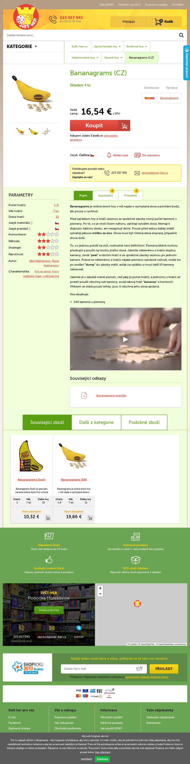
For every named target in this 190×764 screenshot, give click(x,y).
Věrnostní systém (111, 717)
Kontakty (178, 4)
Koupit (94, 125)
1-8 (56, 205)
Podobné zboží (144, 422)
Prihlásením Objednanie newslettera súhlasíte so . (119, 677)
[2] (48, 235)
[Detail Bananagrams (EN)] (73, 456)
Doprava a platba (156, 4)
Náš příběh (106, 4)
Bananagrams (169, 98)
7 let (56, 211)
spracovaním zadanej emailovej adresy (147, 677)
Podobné (130, 194)
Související (105, 194)
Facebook (14, 723)
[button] (137, 603)
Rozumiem (102, 759)
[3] (48, 242)
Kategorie (19, 46)
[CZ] (57, 222)
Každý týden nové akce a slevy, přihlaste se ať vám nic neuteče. (119, 658)
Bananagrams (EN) (74, 479)
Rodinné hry (135, 46)
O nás (12, 717)
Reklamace (153, 723)
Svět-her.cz (80, 46)
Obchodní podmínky (68, 728)
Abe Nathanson (39, 261)
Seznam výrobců (129, 4)
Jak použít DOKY (111, 728)
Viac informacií (102, 752)
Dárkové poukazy (111, 723)
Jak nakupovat (64, 723)
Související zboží (47, 422)
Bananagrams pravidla (111, 395)
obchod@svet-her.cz (155, 173)
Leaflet (133, 644)
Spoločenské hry (105, 46)
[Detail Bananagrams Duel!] (31, 456)
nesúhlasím (86, 759)
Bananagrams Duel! (31, 479)
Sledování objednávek (160, 717)
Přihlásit (128, 22)
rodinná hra (51, 276)
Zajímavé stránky (19, 728)
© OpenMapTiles (146, 644)
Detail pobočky (49, 610)
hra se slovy (43, 271)
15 (57, 217)
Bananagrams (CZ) (141, 57)
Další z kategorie (96, 422)
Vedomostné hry (83, 57)
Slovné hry (111, 57)
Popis (83, 195)
